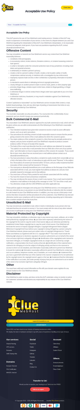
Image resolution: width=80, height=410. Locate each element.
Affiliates (55, 347)
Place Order (57, 369)
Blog (31, 363)
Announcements (58, 362)
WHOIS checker (11, 372)
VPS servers (10, 347)
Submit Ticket (57, 350)
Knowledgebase (58, 366)
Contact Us (33, 367)
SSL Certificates (11, 369)
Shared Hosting (11, 343)
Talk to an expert (38, 389)
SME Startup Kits (11, 353)
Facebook (33, 343)
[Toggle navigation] (76, 7)
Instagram (33, 350)
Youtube (32, 357)
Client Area (67, 7)
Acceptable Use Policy (19, 24)
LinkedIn (32, 360)
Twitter (32, 347)
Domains (9, 350)
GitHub (32, 353)
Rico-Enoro (55, 400)
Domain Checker (11, 366)
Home (9, 24)
